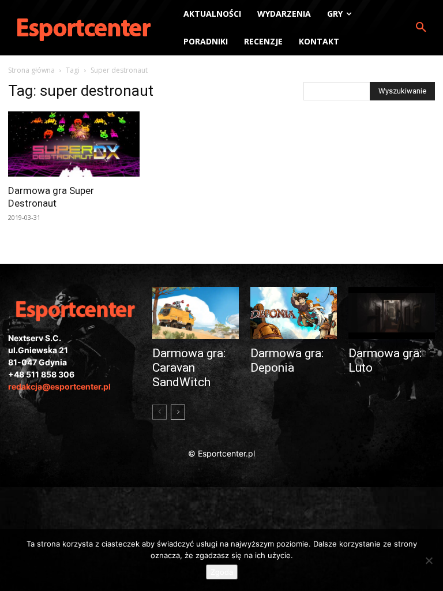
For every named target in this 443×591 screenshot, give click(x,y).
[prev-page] (159, 412)
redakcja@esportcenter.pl (59, 386)
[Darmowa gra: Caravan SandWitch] (195, 313)
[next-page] (178, 412)
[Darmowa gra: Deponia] (293, 313)
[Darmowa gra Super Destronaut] (74, 144)
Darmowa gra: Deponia (287, 360)
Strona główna (31, 70)
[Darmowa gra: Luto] (391, 313)
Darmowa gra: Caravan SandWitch (189, 367)
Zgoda (222, 572)
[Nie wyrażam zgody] (428, 560)
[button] (421, 28)
